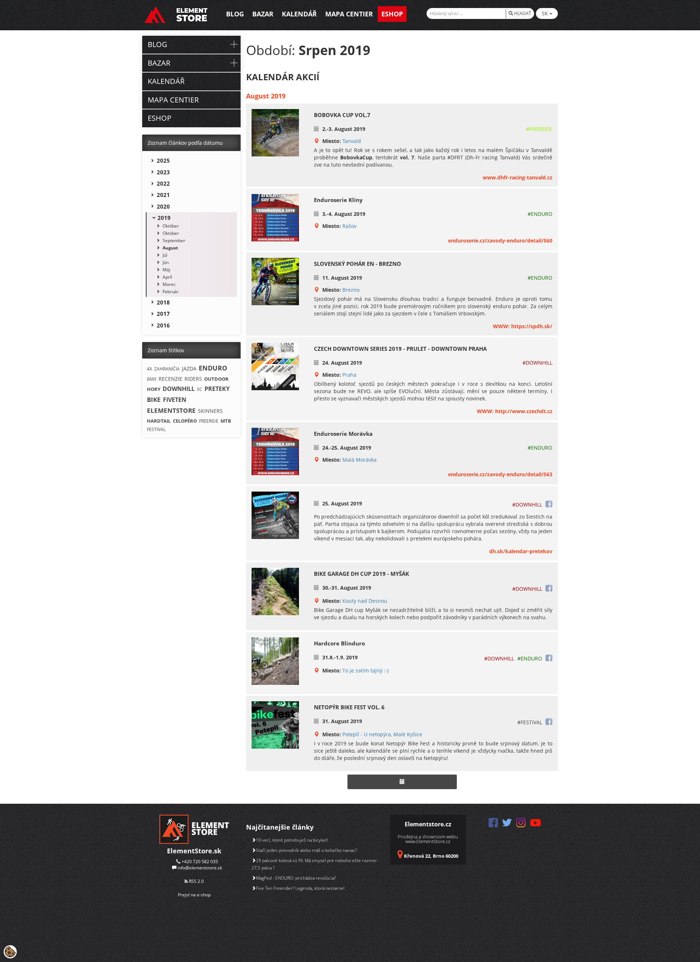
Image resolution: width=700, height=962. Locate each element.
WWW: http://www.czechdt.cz (514, 411)
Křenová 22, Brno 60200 (431, 856)
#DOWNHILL (537, 362)
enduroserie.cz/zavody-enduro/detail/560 (500, 240)
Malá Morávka (359, 459)
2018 (163, 302)
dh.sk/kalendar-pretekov (520, 551)
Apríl (167, 277)
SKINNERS (210, 410)
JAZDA (189, 368)
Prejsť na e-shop (194, 895)
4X (149, 369)
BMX (151, 379)
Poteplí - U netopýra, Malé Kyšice (382, 734)
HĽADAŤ (522, 13)
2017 (163, 313)
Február (171, 291)
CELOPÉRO (185, 421)
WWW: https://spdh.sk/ (522, 326)
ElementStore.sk (194, 850)
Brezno (350, 289)
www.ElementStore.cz (427, 841)
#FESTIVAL (529, 722)
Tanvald (351, 140)
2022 (163, 183)
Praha (349, 374)
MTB (226, 421)
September (174, 240)
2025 (163, 160)
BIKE (154, 399)
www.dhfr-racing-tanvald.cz (517, 177)
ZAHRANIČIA (167, 369)
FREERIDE (208, 421)
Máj (166, 270)
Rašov (349, 225)
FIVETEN (174, 400)
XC (199, 389)
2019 (164, 217)
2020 (163, 206)
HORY (153, 389)
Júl (165, 255)
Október (171, 226)
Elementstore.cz (428, 824)
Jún (166, 262)
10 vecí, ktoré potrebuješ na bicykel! (292, 840)
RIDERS (193, 378)
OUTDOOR (216, 379)
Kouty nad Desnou (364, 600)
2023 (163, 172)
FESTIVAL (156, 429)
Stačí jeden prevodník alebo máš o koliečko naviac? (306, 850)
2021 (163, 194)
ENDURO (213, 368)
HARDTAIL (159, 421)
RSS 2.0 (196, 881)
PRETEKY (217, 389)
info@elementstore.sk (200, 868)
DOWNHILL (179, 389)
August (170, 248)
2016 (163, 325)
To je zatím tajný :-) (365, 670)
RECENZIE (170, 378)
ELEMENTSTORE (171, 410)
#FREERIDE (539, 128)
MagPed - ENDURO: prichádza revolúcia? (296, 878)
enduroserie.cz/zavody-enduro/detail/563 (500, 474)
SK (545, 13)
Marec (169, 284)
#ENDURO (540, 213)
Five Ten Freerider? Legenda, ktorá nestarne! (300, 888)
